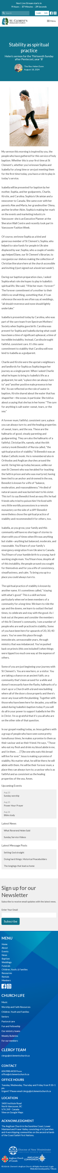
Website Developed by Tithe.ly (43, 1169)
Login (38, 13)
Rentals (5, 976)
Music (4, 1002)
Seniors (5, 1016)
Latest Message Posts (14, 845)
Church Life (13, 995)
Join (46, 13)
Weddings (7, 962)
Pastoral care (8, 1021)
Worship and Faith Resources (15, 1007)
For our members (9, 1040)
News (4, 955)
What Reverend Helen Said (17, 830)
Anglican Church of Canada (12, 1158)
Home (4, 944)
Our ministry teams (10, 1031)
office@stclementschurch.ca (15, 1074)
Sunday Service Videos (15, 837)
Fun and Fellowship (10, 1026)
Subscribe (10, 921)
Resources (7, 973)
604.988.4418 (8, 1071)
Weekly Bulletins (9, 1035)
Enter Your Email (9, 909)
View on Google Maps (12, 1112)
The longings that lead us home (19, 866)
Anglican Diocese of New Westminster (31, 1149)
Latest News (8, 823)
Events (5, 951)
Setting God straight (14, 852)
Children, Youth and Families (15, 1011)
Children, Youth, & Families (15, 969)
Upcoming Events (11, 785)
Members (6, 980)
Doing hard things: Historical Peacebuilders (25, 859)
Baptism (6, 958)
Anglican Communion (35, 1158)
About (5, 947)
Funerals (6, 965)
